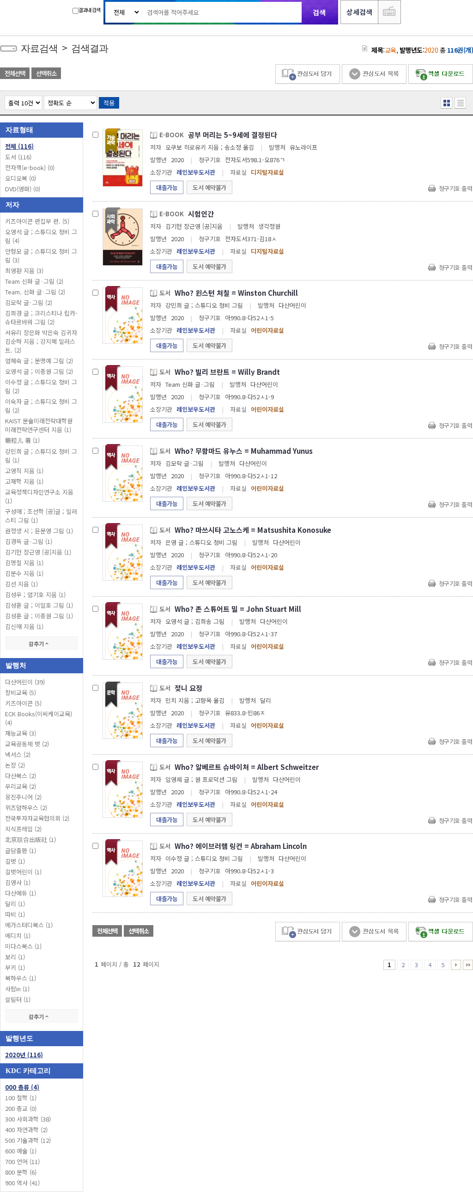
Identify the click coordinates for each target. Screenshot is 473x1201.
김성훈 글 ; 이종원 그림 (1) (39, 615)
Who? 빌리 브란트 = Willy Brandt (227, 372)
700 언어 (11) (22, 1161)
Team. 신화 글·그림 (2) (35, 291)
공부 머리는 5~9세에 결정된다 (232, 135)
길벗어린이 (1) (23, 871)
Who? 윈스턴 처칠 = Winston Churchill (236, 293)
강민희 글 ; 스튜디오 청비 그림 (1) (41, 455)
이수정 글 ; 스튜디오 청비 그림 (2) (41, 386)
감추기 (37, 643)
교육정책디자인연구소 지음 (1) (39, 496)
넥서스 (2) (17, 754)
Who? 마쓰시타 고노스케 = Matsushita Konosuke (253, 530)
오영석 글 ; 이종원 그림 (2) (39, 371)
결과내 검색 (89, 9)
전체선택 (15, 73)
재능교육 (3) (20, 733)
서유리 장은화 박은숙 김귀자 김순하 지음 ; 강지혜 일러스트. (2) (41, 341)
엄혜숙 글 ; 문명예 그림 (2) (39, 360)
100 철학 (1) (20, 1097)
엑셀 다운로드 (440, 74)
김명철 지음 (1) (24, 562)
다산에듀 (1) (20, 893)
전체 (19, 146)
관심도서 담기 (307, 74)
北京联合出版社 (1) (30, 839)
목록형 (460, 103)
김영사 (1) (17, 882)
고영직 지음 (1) (24, 470)
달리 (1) (15, 903)
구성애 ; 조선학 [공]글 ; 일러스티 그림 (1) (41, 515)
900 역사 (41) (22, 1182)
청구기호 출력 (456, 188)
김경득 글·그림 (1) (28, 541)
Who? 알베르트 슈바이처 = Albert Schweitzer (247, 767)
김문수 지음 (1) (24, 573)
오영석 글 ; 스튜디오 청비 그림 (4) (41, 236)
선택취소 (46, 73)
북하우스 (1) (20, 978)
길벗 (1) (15, 861)
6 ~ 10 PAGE (456, 965)
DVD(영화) (22, 188)
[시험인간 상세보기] (123, 236)
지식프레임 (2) (23, 828)
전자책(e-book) (30, 167)
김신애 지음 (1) (24, 626)
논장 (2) (15, 765)
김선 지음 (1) (21, 583)
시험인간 (201, 214)
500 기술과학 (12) (28, 1140)
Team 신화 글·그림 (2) (34, 281)
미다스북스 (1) (23, 946)
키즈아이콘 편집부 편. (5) (37, 221)
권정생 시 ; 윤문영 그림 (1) (39, 530)
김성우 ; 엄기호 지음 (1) (35, 594)
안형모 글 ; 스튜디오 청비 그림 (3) (41, 255)
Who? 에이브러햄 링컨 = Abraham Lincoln (241, 846)
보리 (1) (15, 956)
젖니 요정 (188, 688)
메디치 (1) (17, 935)
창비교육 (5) (20, 692)
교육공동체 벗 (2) (27, 743)
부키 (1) (15, 967)
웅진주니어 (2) (23, 797)
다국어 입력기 (389, 12)
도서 (18, 156)
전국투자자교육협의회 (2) (37, 818)
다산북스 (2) (20, 775)
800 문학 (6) (20, 1172)
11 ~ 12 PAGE (468, 965)
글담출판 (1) (20, 850)
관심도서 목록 (374, 74)
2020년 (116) (24, 1054)
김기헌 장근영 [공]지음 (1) (38, 552)
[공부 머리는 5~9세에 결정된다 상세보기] (123, 157)
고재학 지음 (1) (24, 481)
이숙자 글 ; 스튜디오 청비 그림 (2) (41, 406)
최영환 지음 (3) (24, 270)
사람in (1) (17, 988)
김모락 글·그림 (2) (28, 302)
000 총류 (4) (22, 1087)
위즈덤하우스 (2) (26, 807)
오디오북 (20, 178)
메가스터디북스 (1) (29, 925)
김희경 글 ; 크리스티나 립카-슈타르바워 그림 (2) (41, 317)
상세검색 (359, 12)
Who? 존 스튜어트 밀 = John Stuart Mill (238, 609)
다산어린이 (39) (25, 681)
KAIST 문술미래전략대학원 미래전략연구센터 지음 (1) (39, 425)
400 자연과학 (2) (26, 1129)
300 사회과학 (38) (28, 1119)
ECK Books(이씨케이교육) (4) (38, 718)
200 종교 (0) (20, 1108)
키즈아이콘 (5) (23, 703)
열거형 (446, 103)
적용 (109, 102)
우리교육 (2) (20, 786)
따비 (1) (15, 914)
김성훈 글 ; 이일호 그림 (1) (39, 605)
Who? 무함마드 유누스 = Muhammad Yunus (244, 451)
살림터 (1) (17, 999)
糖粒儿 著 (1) (22, 440)
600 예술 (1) (20, 1150)
